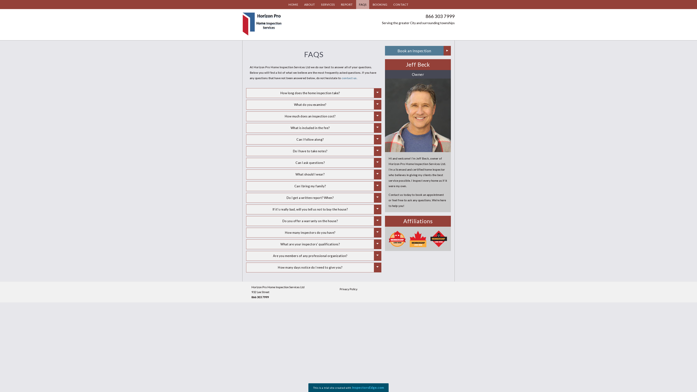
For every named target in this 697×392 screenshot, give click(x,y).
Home (293, 4)
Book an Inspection (414, 50)
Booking (380, 4)
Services (328, 4)
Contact (400, 4)
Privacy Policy (348, 289)
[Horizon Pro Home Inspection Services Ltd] (262, 24)
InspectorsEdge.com (368, 387)
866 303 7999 (440, 16)
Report (347, 4)
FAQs (362, 4)
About (309, 4)
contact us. (349, 78)
